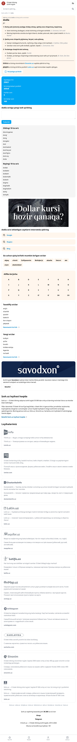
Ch (68, 295)
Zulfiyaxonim (26, 260)
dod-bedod (7, 147)
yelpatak (6, 323)
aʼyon (7, 265)
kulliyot (5, 338)
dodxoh (5, 180)
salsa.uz (17, 705)
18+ (49, 726)
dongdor (6, 141)
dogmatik (6, 186)
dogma (5, 183)
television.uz (38, 705)
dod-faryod (7, 150)
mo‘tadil (6, 353)
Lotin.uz (31, 67)
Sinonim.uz (29, 63)
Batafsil (8, 387)
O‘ (38, 295)
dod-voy (6, 156)
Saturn (58, 260)
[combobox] (38, 9)
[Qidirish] (72, 9)
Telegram (38, 719)
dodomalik (7, 177)
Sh (58, 295)
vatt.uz (45, 705)
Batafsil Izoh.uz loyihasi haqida (13, 417)
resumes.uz (58, 705)
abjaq (7, 260)
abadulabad (16, 265)
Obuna (28, 726)
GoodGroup (37, 726)
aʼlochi (15, 260)
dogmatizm (7, 189)
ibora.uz (11, 705)
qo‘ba (5, 341)
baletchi (6, 317)
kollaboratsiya (8, 347)
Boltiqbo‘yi (39, 260)
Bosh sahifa (5, 13)
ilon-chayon (7, 320)
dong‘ (5, 135)
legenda (6, 350)
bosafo (5, 344)
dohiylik (6, 195)
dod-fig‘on (6, 153)
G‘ (48, 295)
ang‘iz (5, 308)
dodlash (6, 174)
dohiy (5, 192)
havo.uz (65, 705)
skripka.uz (24, 705)
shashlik (6, 311)
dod (4, 144)
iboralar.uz (51, 705)
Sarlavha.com (49, 411)
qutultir (5, 314)
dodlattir (6, 171)
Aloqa (38, 715)
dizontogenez (8, 132)
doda (5, 159)
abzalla (49, 260)
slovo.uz (30, 705)
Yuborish (6, 122)
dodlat (5, 168)
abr (66, 260)
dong (5, 138)
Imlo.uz (32, 411)
